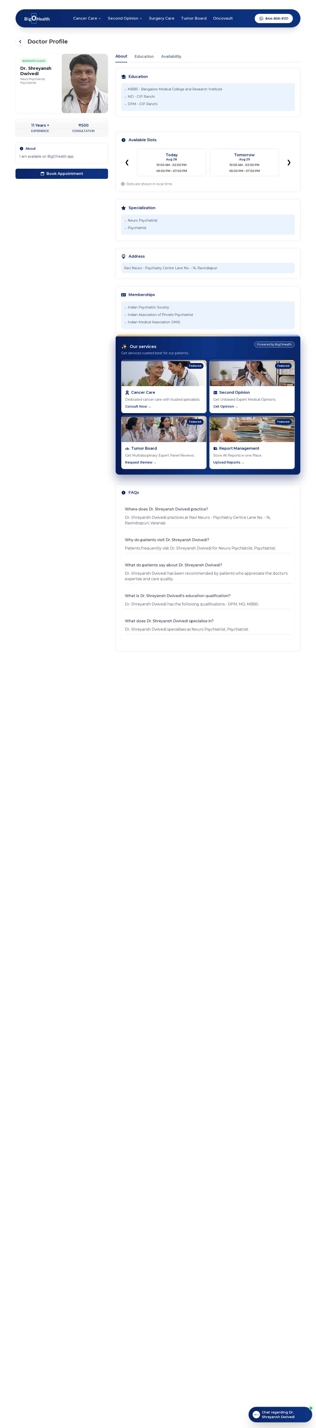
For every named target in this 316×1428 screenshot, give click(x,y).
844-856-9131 (276, 18)
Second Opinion (123, 18)
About (121, 56)
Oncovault (223, 18)
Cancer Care (85, 18)
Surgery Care (161, 18)
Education (144, 56)
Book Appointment (64, 173)
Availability (171, 56)
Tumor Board (194, 18)
